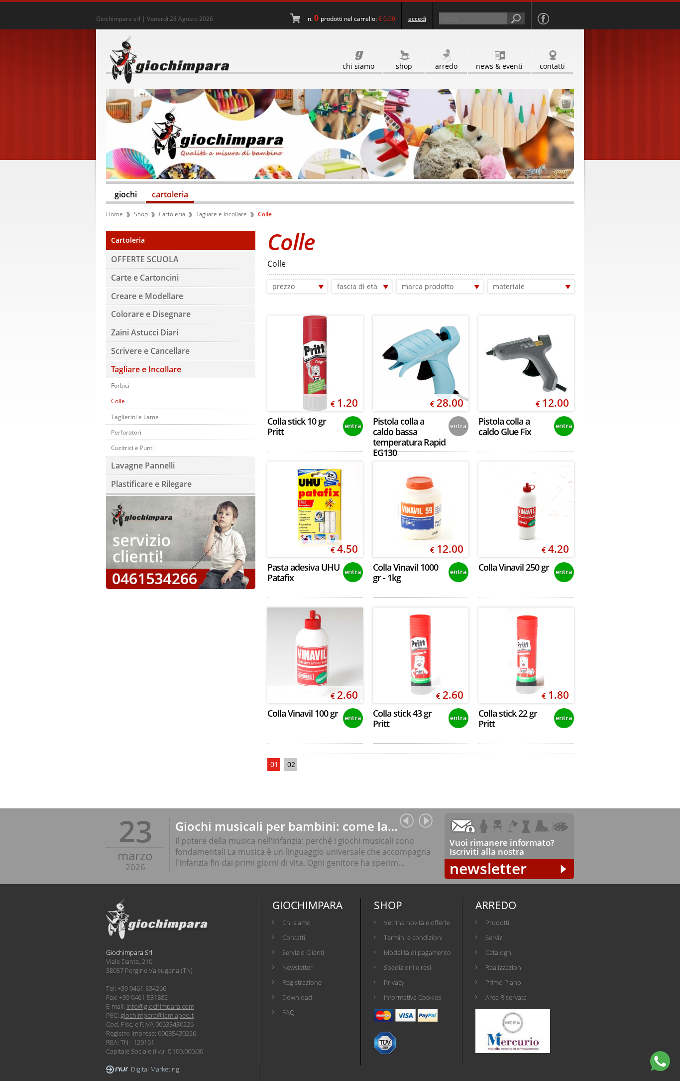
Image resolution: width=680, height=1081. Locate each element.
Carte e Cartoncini (145, 277)
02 (291, 764)
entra (352, 425)
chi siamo (358, 66)
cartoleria (170, 194)
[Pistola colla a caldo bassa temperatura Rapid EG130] (420, 363)
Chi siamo (296, 922)
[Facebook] (543, 18)
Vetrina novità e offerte (417, 922)
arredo (446, 66)
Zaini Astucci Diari (144, 332)
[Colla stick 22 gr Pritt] (526, 655)
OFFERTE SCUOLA (145, 259)
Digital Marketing (155, 1069)
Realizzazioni (504, 967)
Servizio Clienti (303, 952)
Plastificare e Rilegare (151, 483)
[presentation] (407, 820)
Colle (118, 401)
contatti (552, 66)
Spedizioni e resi (407, 967)
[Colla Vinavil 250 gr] (526, 509)
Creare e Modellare (147, 296)
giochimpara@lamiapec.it (157, 1015)
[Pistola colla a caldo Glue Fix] (526, 363)
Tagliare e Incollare (146, 369)
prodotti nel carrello (348, 18)
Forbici (120, 385)
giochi (125, 194)
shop (404, 66)
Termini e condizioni (413, 937)
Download (297, 997)
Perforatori (126, 432)
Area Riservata (506, 997)
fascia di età (357, 286)
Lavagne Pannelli (143, 465)
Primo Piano (503, 982)
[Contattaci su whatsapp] (660, 1061)
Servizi (494, 937)
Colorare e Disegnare (151, 314)
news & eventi (499, 66)
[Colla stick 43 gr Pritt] (420, 655)
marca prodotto (427, 286)
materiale (509, 286)
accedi (417, 18)
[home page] (167, 59)
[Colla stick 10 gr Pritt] (315, 363)
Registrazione (302, 982)
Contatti (293, 937)
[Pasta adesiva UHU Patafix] (315, 509)
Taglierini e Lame (135, 417)
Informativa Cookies (412, 997)
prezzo (283, 286)
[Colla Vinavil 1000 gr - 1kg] (420, 509)
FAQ (288, 1012)
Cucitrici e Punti (132, 448)
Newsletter (297, 967)
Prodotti (497, 922)
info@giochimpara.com (160, 1006)
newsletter (488, 869)
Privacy (394, 982)
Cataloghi (499, 952)
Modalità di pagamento (417, 952)
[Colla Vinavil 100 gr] (315, 655)
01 (274, 764)
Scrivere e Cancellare (150, 350)
